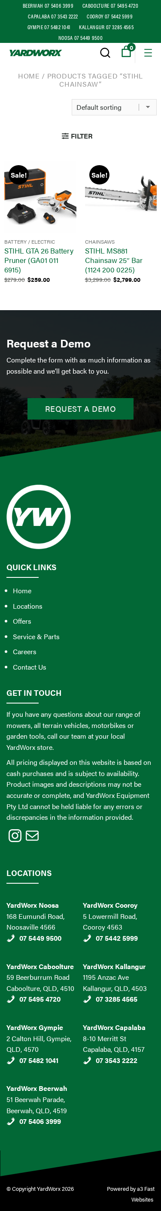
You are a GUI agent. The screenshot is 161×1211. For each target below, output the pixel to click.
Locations (28, 606)
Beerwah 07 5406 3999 (48, 5)
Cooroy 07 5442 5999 (110, 16)
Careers (24, 651)
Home (29, 76)
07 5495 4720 (40, 999)
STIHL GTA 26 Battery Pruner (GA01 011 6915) (38, 260)
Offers (22, 621)
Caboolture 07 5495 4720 (110, 5)
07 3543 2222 (116, 1060)
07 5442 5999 (117, 938)
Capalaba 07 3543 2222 (53, 16)
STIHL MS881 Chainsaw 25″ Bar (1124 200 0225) (114, 260)
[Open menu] (148, 52)
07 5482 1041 (38, 1060)
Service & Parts (36, 636)
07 (23, 1121)
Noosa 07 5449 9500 (80, 37)
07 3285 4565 (116, 999)
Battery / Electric (29, 241)
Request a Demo (80, 408)
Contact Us (29, 667)
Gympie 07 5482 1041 (48, 27)
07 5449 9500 (40, 938)
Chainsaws (100, 241)
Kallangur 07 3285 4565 (106, 27)
